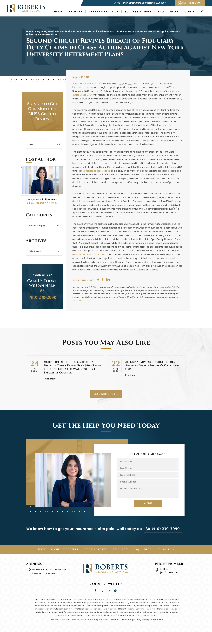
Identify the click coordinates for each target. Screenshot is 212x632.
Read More (50, 378)
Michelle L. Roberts (42, 199)
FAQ (161, 11)
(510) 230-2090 (191, 3)
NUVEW (54, 619)
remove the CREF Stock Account (89, 254)
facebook (98, 279)
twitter (103, 279)
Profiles (75, 11)
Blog (174, 11)
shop (108, 279)
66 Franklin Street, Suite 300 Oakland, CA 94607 (141, 2)
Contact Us (165, 549)
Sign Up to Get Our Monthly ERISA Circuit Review (42, 111)
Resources (121, 549)
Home (58, 11)
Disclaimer (126, 619)
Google (115, 590)
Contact (192, 11)
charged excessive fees (97, 170)
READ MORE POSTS (106, 394)
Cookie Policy (156, 619)
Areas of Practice (103, 11)
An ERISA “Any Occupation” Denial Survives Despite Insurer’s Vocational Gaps (153, 365)
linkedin (109, 590)
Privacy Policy (140, 619)
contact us (77, 300)
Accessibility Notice (109, 619)
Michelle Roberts (64, 549)
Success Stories (138, 11)
